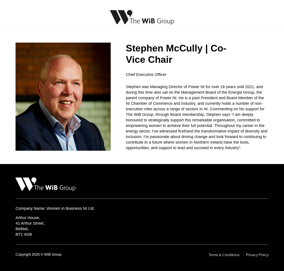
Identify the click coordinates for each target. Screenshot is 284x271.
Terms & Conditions (224, 255)
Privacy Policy (257, 255)
